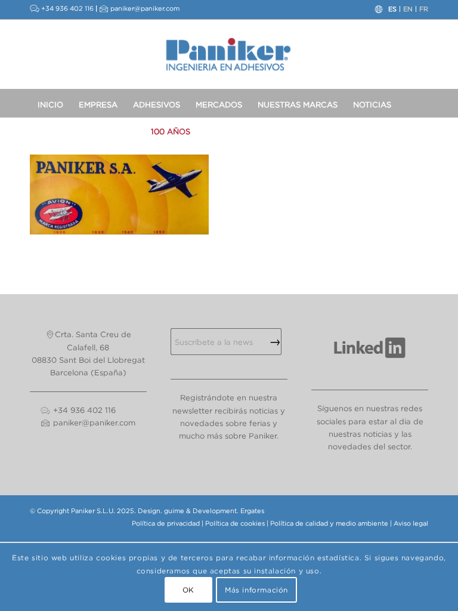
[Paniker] (229, 54)
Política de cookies (235, 523)
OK (188, 590)
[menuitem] (50, 103)
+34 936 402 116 (67, 8)
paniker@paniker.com (145, 8)
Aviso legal (411, 523)
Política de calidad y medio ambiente (329, 523)
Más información (256, 590)
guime (174, 510)
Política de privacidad (166, 523)
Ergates (252, 510)
